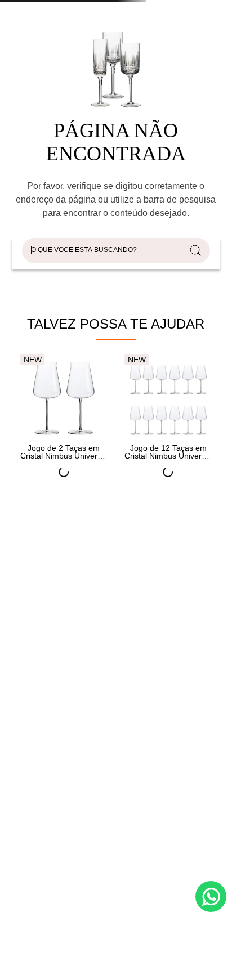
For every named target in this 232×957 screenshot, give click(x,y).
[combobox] (116, 49)
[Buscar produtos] (207, 46)
